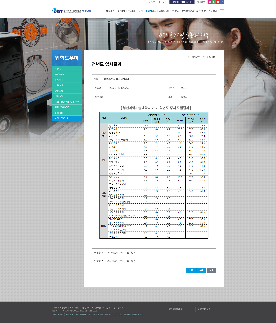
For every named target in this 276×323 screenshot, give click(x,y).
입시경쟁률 (59, 113)
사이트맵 (201, 2)
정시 (140, 11)
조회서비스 (150, 11)
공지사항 (58, 69)
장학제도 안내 (59, 91)
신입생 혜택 (59, 96)
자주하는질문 (59, 74)
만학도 (175, 11)
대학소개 (110, 11)
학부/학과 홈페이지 (175, 309)
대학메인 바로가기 (180, 2)
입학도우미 (164, 11)
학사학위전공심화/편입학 (194, 11)
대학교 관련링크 (204, 309)
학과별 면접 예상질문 (62, 107)
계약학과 (212, 11)
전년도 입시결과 (63, 118)
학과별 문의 (59, 85)
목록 (211, 270)
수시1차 (121, 11)
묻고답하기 (59, 80)
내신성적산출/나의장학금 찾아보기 (67, 102)
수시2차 (132, 11)
